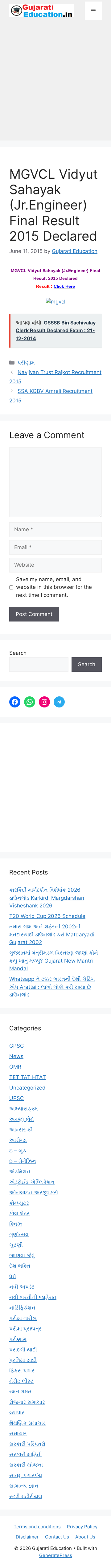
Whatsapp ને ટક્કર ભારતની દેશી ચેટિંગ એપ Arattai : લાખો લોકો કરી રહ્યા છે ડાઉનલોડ (52, 987)
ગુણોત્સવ (19, 1234)
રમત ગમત (20, 1391)
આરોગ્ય (18, 1140)
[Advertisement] (55, 83)
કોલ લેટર (19, 1213)
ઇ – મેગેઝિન (22, 1161)
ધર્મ (12, 1276)
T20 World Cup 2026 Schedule (47, 916)
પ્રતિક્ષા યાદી (23, 1360)
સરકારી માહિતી (25, 1454)
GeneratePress (55, 1555)
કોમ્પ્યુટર (19, 1203)
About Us (85, 1537)
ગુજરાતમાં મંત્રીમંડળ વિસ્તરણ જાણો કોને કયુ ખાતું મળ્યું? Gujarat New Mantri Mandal (53, 961)
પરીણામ (26, 363)
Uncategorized (27, 1088)
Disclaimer (27, 1537)
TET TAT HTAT (27, 1077)
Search (18, 653)
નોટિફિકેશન (22, 1308)
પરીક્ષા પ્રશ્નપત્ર (25, 1329)
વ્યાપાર (16, 1412)
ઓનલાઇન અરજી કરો (33, 1192)
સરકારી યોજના (26, 1465)
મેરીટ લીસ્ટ (21, 1381)
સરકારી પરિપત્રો (27, 1444)
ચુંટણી (16, 1245)
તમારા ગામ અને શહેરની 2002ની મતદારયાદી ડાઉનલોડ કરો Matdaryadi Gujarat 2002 (51, 934)
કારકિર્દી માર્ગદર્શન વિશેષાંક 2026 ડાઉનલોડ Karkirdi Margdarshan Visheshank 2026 (46, 898)
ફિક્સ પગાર (22, 1370)
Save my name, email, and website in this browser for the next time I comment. (54, 587)
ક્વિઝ (15, 1224)
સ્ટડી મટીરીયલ (25, 1496)
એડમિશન (20, 1171)
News (16, 1056)
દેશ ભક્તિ (19, 1266)
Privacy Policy (82, 1527)
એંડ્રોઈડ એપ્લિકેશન (32, 1182)
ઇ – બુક (18, 1150)
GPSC (16, 1046)
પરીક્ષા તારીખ (23, 1318)
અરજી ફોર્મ (21, 1119)
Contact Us (57, 1537)
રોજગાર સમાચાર (27, 1402)
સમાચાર (18, 1433)
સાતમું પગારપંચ (25, 1475)
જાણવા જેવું (22, 1255)
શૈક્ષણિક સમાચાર (27, 1423)
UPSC (16, 1098)
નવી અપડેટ (22, 1287)
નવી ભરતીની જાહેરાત (32, 1297)
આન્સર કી (21, 1130)
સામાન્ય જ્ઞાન (24, 1486)
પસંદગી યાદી (23, 1350)
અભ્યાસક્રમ (23, 1109)
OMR (15, 1067)
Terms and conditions (37, 1527)
